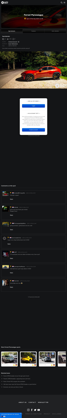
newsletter (43, 402)
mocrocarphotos (16, 238)
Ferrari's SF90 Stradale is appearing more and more (16, 379)
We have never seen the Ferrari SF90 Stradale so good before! (19, 384)
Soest (9, 43)
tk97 (15, 252)
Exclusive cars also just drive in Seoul (13, 387)
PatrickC (16, 281)
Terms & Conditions (33, 414)
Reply (11, 199)
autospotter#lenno (19, 266)
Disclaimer (56, 414)
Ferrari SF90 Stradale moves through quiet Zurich (16, 376)
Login (33, 106)
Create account (33, 130)
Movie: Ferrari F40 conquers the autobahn (14, 381)
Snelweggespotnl (12, 41)
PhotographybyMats (20, 223)
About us (23, 402)
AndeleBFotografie (19, 193)
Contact (32, 402)
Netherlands (15, 43)
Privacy (47, 414)
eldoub (16, 207)
